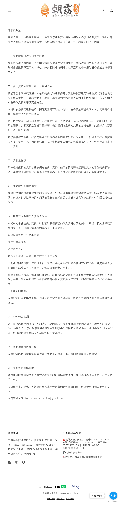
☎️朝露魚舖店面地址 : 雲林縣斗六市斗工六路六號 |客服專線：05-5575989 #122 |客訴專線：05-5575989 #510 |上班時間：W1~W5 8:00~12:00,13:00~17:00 (86, 444)
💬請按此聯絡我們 (72, 452)
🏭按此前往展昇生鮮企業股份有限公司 (82, 457)
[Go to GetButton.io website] (113, 502)
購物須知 (61, 498)
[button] (9, 10)
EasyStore (73, 493)
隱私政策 (51, 498)
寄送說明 (70, 498)
